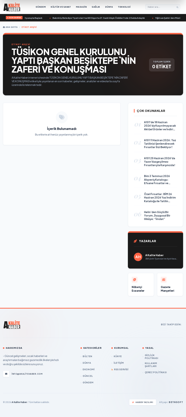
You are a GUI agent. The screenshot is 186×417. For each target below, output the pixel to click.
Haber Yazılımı (144, 402)
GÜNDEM (88, 382)
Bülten (87, 356)
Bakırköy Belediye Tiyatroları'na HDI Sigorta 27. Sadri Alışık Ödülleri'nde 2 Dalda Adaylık (96, 18)
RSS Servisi (121, 369)
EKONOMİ (88, 369)
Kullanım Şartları (151, 365)
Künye (118, 356)
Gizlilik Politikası (151, 357)
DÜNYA (87, 363)
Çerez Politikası (156, 372)
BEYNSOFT (176, 402)
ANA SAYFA (11, 27)
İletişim (119, 363)
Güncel (88, 376)
